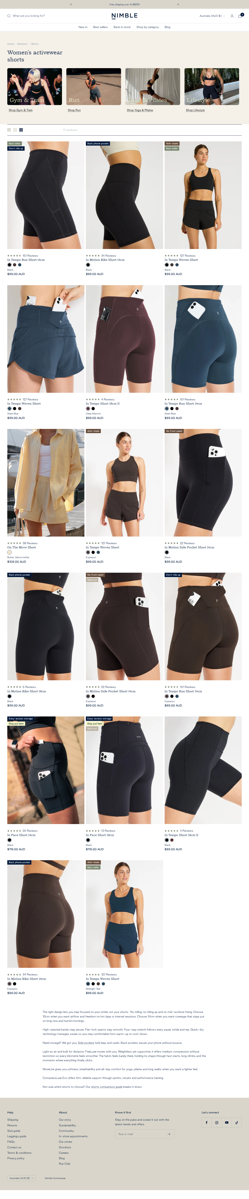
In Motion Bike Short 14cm (105, 260)
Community (66, 1130)
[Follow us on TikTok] (237, 1123)
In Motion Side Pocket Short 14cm (189, 547)
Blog (167, 27)
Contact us (14, 1147)
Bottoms (23, 44)
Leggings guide (16, 1136)
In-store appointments (73, 1136)
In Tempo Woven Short (181, 260)
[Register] (169, 1134)
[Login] (232, 15)
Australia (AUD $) (210, 16)
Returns (12, 1125)
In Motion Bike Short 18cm (26, 691)
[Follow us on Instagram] (217, 1123)
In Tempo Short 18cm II (103, 403)
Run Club (64, 1163)
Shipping (12, 1119)
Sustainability (67, 1125)
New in (83, 27)
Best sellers (100, 27)
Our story (65, 1119)
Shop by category (148, 27)
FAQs (11, 1141)
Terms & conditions (19, 1152)
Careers (64, 1152)
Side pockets (86, 1042)
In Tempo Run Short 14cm (26, 260)
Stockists (65, 1147)
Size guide (13, 1130)
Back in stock (122, 27)
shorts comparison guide (106, 1086)
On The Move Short (21, 547)
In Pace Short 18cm (100, 835)
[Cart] (240, 16)
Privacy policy (15, 1158)
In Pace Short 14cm (21, 835)
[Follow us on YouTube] (227, 1123)
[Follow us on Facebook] (207, 1123)
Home (10, 44)
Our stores (65, 1141)
